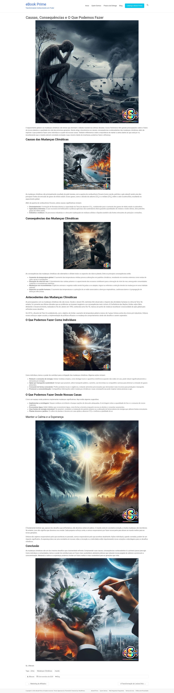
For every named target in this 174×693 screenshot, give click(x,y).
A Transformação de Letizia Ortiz (133, 684)
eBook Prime (36, 4)
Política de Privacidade (142, 690)
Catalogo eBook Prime (134, 6)
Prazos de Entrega (110, 6)
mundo (57, 671)
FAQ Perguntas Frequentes (116, 690)
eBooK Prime (94, 690)
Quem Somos (96, 6)
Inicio (87, 6)
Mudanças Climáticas (44, 671)
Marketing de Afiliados (37, 684)
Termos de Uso (130, 690)
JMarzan (31, 676)
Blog (120, 6)
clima (32, 671)
